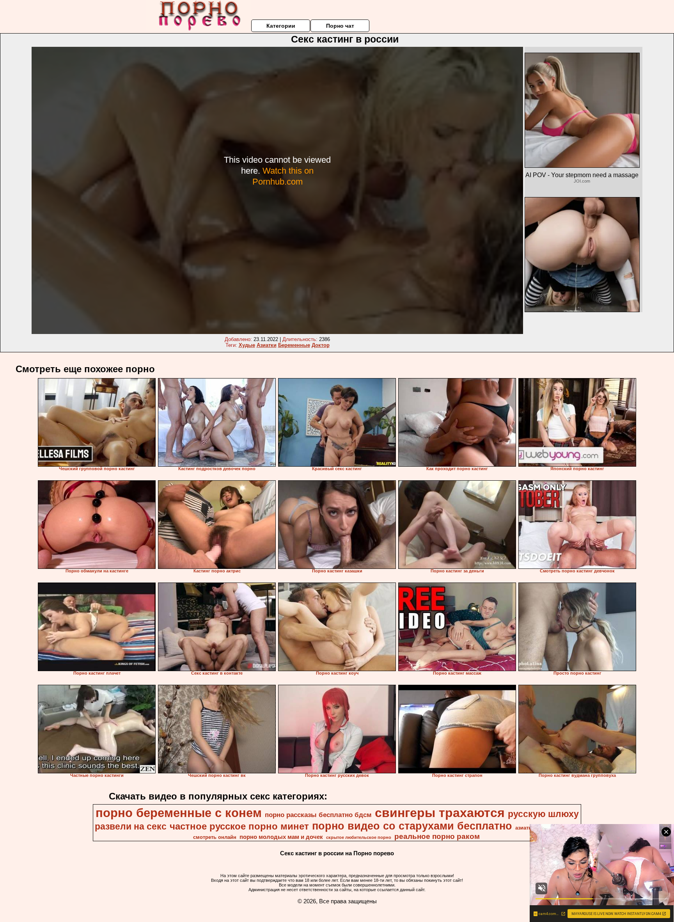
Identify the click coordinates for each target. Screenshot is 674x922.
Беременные (294, 345)
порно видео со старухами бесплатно (412, 826)
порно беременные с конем (179, 812)
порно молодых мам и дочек (281, 837)
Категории (280, 26)
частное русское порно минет (239, 826)
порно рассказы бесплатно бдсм (318, 815)
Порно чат (340, 26)
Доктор (321, 345)
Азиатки (267, 345)
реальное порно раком (437, 836)
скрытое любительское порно (358, 837)
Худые (247, 345)
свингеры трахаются (440, 813)
